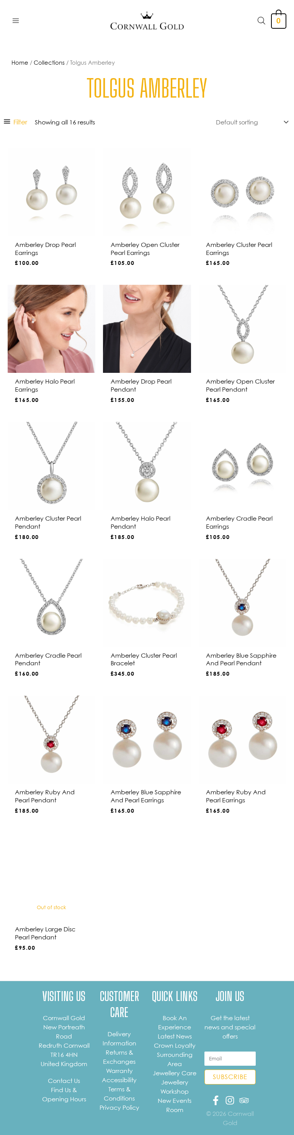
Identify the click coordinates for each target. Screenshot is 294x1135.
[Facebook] (215, 1100)
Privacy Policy (119, 1107)
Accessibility (119, 1080)
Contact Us (64, 1080)
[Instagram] (230, 1100)
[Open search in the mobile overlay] (261, 20)
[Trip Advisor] (244, 1100)
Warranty (119, 1071)
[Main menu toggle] (16, 20)
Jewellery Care (174, 1073)
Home (19, 62)
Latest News (175, 1036)
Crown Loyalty (175, 1045)
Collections (49, 62)
